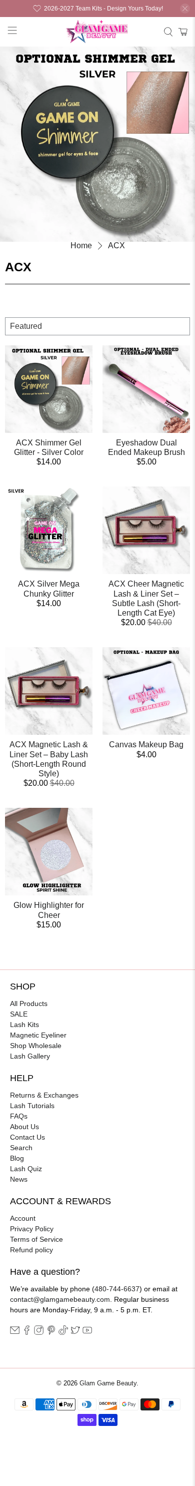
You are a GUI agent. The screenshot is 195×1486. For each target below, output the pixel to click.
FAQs (19, 1116)
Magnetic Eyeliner (38, 1035)
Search (21, 1148)
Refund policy (31, 1250)
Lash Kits (24, 1025)
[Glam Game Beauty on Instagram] (39, 1332)
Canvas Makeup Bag (146, 744)
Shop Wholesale (36, 1046)
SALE (19, 1014)
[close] (185, 9)
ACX (116, 246)
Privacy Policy (32, 1229)
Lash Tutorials (32, 1106)
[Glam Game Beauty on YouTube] (87, 1332)
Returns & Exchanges (44, 1095)
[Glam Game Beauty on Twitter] (75, 1332)
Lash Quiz (26, 1169)
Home (81, 246)
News (19, 1179)
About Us (24, 1127)
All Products (29, 1004)
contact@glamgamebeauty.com (60, 1299)
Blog (17, 1158)
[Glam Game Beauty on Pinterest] (51, 1332)
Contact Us (27, 1137)
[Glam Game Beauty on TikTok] (63, 1332)
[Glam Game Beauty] (97, 32)
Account (23, 1218)
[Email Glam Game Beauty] (15, 1332)
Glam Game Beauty (108, 1383)
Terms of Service (36, 1239)
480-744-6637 (117, 1289)
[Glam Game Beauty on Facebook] (27, 1332)
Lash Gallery (30, 1056)
